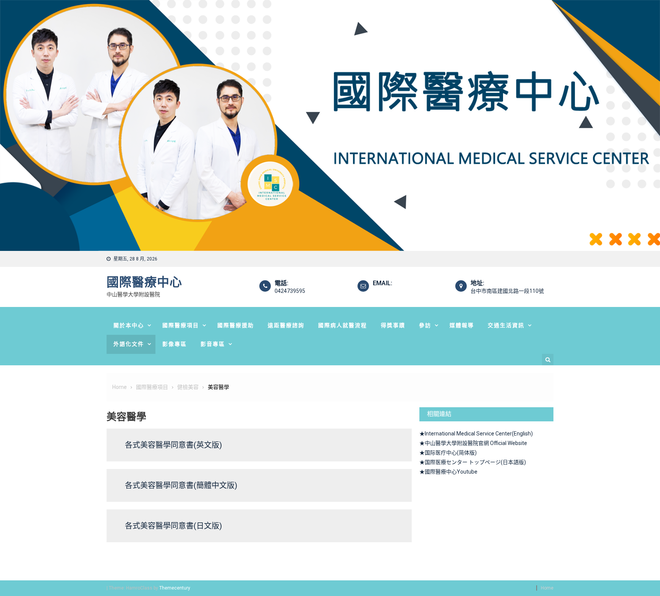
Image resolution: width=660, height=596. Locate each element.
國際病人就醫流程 (342, 325)
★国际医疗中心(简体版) (448, 453)
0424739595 (290, 291)
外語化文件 (128, 344)
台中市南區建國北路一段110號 (507, 291)
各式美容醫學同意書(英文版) (173, 445)
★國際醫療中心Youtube (448, 472)
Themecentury (174, 588)
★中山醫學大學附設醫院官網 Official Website (473, 443)
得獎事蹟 (393, 325)
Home (547, 588)
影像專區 (174, 344)
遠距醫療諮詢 (286, 325)
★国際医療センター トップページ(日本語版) (472, 462)
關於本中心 (128, 325)
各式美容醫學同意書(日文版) (173, 525)
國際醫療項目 (180, 325)
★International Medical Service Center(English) (476, 434)
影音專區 (213, 344)
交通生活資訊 (506, 325)
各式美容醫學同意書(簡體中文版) (181, 485)
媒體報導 (462, 325)
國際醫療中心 (144, 282)
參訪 (425, 325)
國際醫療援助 (235, 325)
